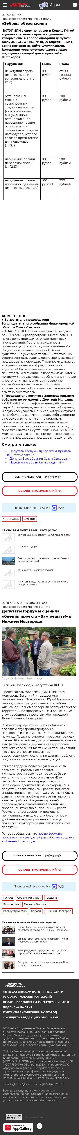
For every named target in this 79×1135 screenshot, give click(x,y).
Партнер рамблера (34, 1117)
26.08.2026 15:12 (12, 603)
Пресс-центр (53, 991)
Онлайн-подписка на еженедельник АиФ (36, 1002)
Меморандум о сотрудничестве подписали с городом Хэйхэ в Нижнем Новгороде (43, 952)
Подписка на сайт (17, 1007)
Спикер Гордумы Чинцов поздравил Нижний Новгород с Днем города (43, 940)
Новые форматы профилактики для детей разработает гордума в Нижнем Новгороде (43, 928)
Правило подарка (28, 546)
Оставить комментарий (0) (39, 491)
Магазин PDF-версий (36, 996)
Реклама (10, 996)
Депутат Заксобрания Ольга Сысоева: (38, 458)
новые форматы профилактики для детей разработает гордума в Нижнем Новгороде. (38, 837)
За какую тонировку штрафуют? (36, 570)
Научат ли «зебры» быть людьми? (35, 462)
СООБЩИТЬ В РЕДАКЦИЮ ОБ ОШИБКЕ (30, 1017)
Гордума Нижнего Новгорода (22, 678)
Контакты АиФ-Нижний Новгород (30, 1012)
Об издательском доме (21, 991)
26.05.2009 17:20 (12, 15)
